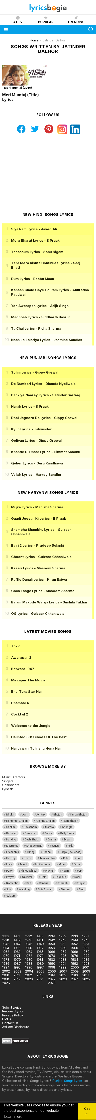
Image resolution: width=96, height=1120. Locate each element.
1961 (85, 948)
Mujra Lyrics (37, 507)
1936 (74, 936)
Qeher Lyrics (37, 463)
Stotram (66, 889)
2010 (5, 975)
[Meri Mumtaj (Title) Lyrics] (24, 77)
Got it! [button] (87, 1111)
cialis (21, 911)
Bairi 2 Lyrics (37, 545)
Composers (10, 785)
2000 (75, 967)
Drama (52, 839)
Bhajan (57, 814)
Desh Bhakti (32, 839)
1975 (62, 956)
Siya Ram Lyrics (34, 229)
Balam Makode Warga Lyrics (49, 602)
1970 (5, 956)
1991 (62, 963)
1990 (51, 963)
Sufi (8, 889)
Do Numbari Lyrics (43, 384)
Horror (27, 858)
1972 (28, 956)
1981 (40, 959)
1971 (17, 956)
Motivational (42, 864)
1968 (74, 952)
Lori (79, 858)
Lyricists (8, 789)
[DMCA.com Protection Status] (15, 1042)
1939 (17, 940)
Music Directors (13, 777)
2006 (52, 971)
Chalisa (11, 827)
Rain (43, 877)
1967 (63, 952)
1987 (17, 963)
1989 (40, 963)
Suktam (11, 895)
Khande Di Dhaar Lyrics (45, 452)
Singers (7, 781)
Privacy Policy (12, 1015)
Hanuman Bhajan (17, 820)
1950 (51, 944)
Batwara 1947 (22, 669)
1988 (28, 963)
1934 (51, 936)
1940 (28, 940)
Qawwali (27, 877)
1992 (74, 963)
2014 (51, 975)
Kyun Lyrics (31, 429)
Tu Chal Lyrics (36, 328)
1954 (5, 948)
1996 (28, 967)
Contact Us (10, 1023)
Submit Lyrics (11, 1007)
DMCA (6, 1019)
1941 (40, 940)
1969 (86, 952)
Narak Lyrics (30, 406)
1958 (51, 948)
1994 (5, 967)
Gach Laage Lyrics (42, 591)
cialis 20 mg (8, 911)
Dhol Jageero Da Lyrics (44, 418)
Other (77, 864)
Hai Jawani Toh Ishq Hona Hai (36, 748)
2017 (85, 975)
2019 (17, 979)
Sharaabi (62, 883)
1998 (51, 967)
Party (9, 870)
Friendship (12, 852)
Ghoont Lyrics (41, 557)
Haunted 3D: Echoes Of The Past (39, 737)
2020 (29, 979)
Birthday (11, 833)
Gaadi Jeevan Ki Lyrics (38, 518)
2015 (62, 975)
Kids (66, 858)
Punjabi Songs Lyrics (67, 1081)
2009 (86, 971)
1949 (40, 944)
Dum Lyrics (32, 279)
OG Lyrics (37, 613)
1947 (17, 944)
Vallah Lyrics (36, 474)
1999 (63, 967)
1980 (28, 959)
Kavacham (30, 827)
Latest (17, 22)
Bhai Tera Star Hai (26, 691)
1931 (17, 936)
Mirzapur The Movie (28, 680)
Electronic (12, 845)
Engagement (34, 845)
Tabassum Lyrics (37, 252)
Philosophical (29, 870)
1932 (28, 936)
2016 (74, 975)
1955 (17, 948)
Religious (60, 877)
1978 (5, 959)
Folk (70, 845)
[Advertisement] (48, 173)
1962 (5, 952)
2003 (17, 971)
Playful (49, 870)
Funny (30, 852)
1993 (85, 963)
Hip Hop (10, 858)
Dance (48, 833)
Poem (65, 870)
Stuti (81, 889)
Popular (46, 22)
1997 (40, 967)
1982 (51, 959)
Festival (54, 845)
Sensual (44, 883)
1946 (5, 944)
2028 (52, 983)
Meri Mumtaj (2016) (18, 87)
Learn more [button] (13, 1116)
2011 (17, 975)
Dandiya (11, 839)
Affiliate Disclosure (15, 1027)
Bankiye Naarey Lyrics (45, 395)
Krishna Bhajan (45, 820)
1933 (40, 936)
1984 (74, 959)
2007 (63, 971)
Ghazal (47, 852)
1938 (5, 940)
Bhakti (10, 814)
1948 (28, 944)
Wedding (24, 889)
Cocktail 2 (19, 714)
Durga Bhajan (78, 814)
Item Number (47, 858)
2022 (51, 979)
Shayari (81, 883)
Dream (68, 839)
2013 (40, 975)
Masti (23, 864)
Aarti (25, 814)
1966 (51, 952)
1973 (40, 956)
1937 (85, 936)
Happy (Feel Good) (70, 852)
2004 (29, 971)
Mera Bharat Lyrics (35, 240)
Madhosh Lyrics (40, 317)
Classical (30, 833)
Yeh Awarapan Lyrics (40, 306)
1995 (17, 967)
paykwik (63, 911)
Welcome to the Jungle (30, 726)
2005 (40, 971)
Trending (76, 22)
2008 (75, 971)
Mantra (49, 827)
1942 (51, 940)
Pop (79, 870)
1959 (62, 948)
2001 (85, 967)
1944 (74, 940)
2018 (5, 979)
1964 (28, 952)
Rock (77, 877)
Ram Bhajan (70, 820)
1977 (86, 956)
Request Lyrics (13, 1011)
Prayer (10, 877)
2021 (40, 979)
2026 (6, 983)
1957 (40, 948)
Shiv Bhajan (45, 889)
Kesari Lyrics (38, 568)
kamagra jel (78, 911)
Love (9, 864)
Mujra (62, 864)
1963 (17, 952)
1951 (62, 944)
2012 (28, 975)
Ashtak (40, 814)
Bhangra (67, 827)
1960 (74, 948)
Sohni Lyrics (34, 372)
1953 (85, 944)
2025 (86, 979)
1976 (74, 956)
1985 (85, 959)
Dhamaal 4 (20, 703)
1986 (5, 963)
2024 (75, 979)
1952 (74, 944)
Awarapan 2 (21, 657)
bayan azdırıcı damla (41, 911)
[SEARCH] (91, 29)
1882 (5, 936)
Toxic (15, 646)
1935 (62, 936)
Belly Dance (67, 833)
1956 (28, 948)
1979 (17, 959)
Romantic (12, 883)
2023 (63, 979)
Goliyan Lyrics (36, 440)
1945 (85, 940)
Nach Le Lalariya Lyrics (46, 340)
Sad (28, 883)
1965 (40, 952)
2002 (6, 971)
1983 (62, 959)
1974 (51, 956)
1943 (62, 940)
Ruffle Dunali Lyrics (39, 579)
